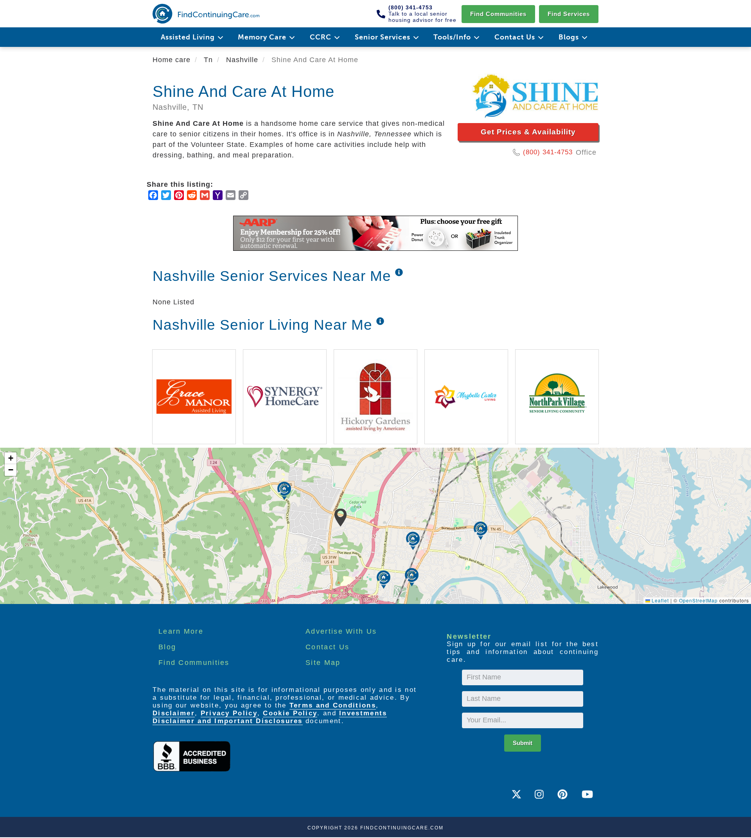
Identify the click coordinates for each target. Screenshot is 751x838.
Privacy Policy (229, 713)
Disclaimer (174, 713)
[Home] (206, 13)
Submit (522, 743)
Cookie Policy (290, 713)
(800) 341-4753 (548, 152)
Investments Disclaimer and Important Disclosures (270, 717)
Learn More (180, 631)
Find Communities (498, 14)
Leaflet (659, 600)
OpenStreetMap (698, 600)
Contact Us (327, 647)
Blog (167, 647)
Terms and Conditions (332, 705)
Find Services (569, 14)
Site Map (322, 662)
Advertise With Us (341, 631)
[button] (340, 518)
